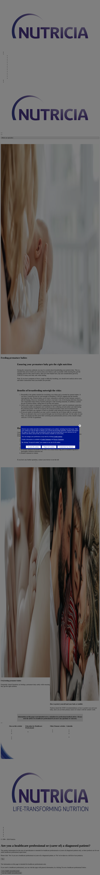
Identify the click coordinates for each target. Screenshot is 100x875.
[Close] (80, 426)
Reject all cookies (49, 447)
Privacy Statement (59, 439)
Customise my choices (66, 447)
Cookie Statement (46, 439)
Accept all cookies (33, 447)
